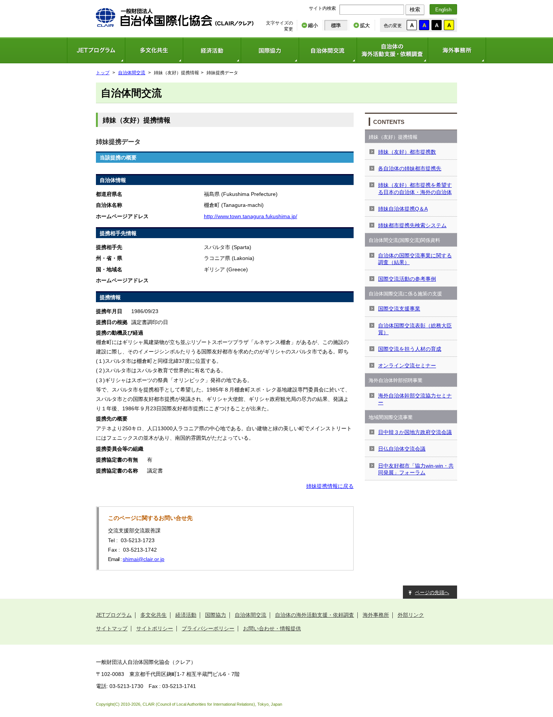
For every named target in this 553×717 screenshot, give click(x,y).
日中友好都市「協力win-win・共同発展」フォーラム (416, 469)
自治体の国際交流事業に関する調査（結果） (415, 258)
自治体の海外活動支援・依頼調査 (392, 50)
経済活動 (212, 50)
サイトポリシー (154, 628)
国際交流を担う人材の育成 (409, 349)
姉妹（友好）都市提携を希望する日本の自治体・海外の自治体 (415, 188)
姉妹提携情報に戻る (330, 486)
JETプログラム (96, 50)
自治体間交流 (328, 50)
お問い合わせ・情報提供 (272, 628)
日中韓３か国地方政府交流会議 (415, 432)
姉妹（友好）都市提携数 (407, 152)
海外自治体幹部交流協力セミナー (415, 399)
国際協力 (270, 50)
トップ (102, 72)
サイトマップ (112, 628)
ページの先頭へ (432, 592)
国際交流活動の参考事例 (407, 279)
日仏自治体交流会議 (401, 449)
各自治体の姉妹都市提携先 (409, 168)
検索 (415, 9)
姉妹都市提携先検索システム (412, 225)
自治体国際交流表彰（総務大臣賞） (415, 329)
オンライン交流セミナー (407, 365)
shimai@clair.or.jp (143, 559)
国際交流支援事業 (399, 309)
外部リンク (411, 615)
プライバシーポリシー (208, 628)
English (443, 9)
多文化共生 (154, 50)
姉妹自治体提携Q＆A (403, 209)
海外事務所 (457, 50)
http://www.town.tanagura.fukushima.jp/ (250, 216)
